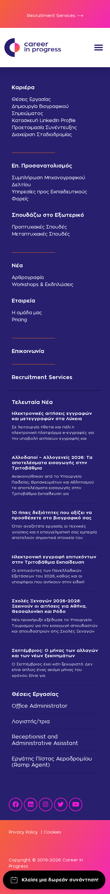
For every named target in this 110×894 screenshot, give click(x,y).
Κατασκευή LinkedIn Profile (44, 120)
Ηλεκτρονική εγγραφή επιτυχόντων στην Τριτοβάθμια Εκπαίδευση (54, 559)
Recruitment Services (42, 377)
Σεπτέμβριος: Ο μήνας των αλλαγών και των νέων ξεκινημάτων (55, 653)
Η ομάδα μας (27, 312)
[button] (99, 47)
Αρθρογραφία (28, 277)
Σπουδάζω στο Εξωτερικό (48, 215)
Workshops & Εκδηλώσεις (42, 284)
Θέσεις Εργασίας (31, 99)
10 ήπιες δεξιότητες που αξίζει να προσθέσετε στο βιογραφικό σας (52, 515)
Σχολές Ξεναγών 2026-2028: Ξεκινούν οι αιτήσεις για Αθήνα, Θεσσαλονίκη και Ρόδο (49, 606)
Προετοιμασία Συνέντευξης (44, 127)
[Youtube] (75, 804)
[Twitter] (60, 804)
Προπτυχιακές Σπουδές (39, 226)
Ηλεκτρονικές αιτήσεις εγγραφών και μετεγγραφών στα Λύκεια (52, 416)
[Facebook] (15, 804)
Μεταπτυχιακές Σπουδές (41, 233)
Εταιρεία (23, 300)
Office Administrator (39, 706)
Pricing (19, 319)
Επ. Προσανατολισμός (42, 165)
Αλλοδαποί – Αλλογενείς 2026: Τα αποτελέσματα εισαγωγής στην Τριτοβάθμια (52, 462)
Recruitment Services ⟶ (55, 15)
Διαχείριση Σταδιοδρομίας (42, 134)
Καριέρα (23, 87)
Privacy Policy (23, 832)
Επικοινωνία (28, 351)
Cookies (52, 832)
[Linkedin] (30, 804)
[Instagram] (45, 804)
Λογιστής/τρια (31, 721)
